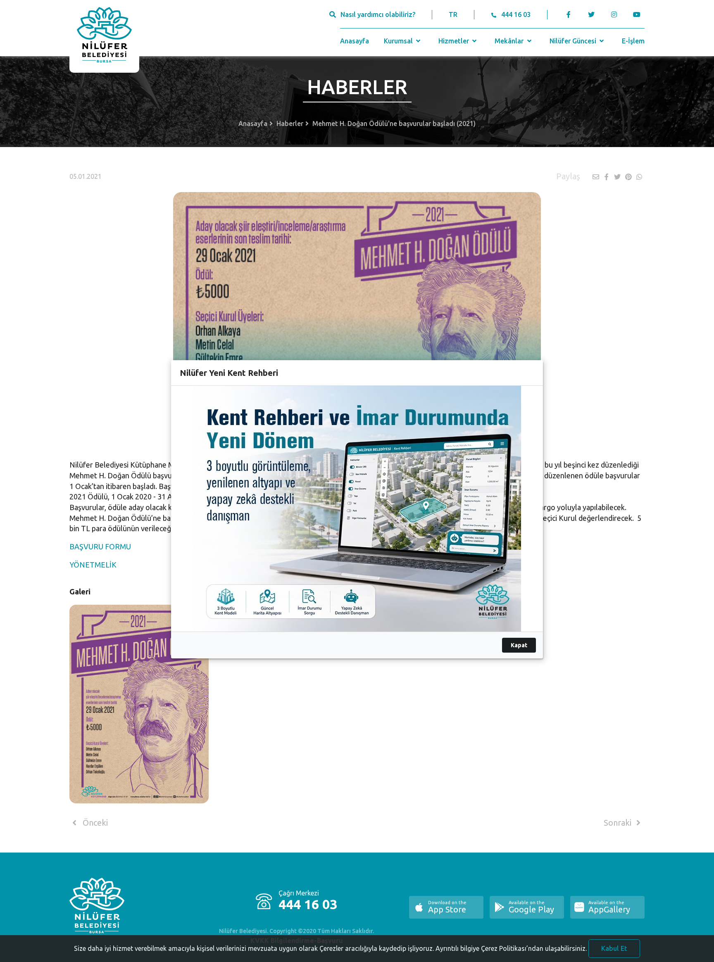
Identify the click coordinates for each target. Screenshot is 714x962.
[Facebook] (569, 14)
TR (453, 14)
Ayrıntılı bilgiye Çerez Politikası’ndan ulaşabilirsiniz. (511, 948)
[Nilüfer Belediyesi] (104, 36)
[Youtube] (639, 14)
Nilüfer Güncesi (574, 41)
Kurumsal (399, 41)
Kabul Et (614, 948)
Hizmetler (454, 41)
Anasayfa (354, 41)
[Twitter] (591, 14)
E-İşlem (633, 41)
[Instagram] (614, 14)
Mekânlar (510, 41)
